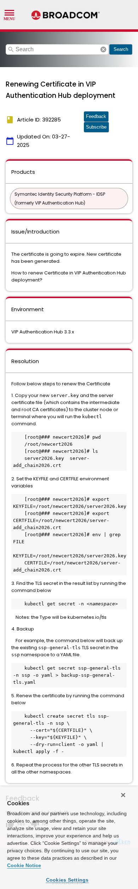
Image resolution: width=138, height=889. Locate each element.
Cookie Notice (24, 865)
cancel (103, 49)
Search (121, 49)
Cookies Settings (67, 880)
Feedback (96, 116)
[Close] (123, 795)
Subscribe (96, 127)
